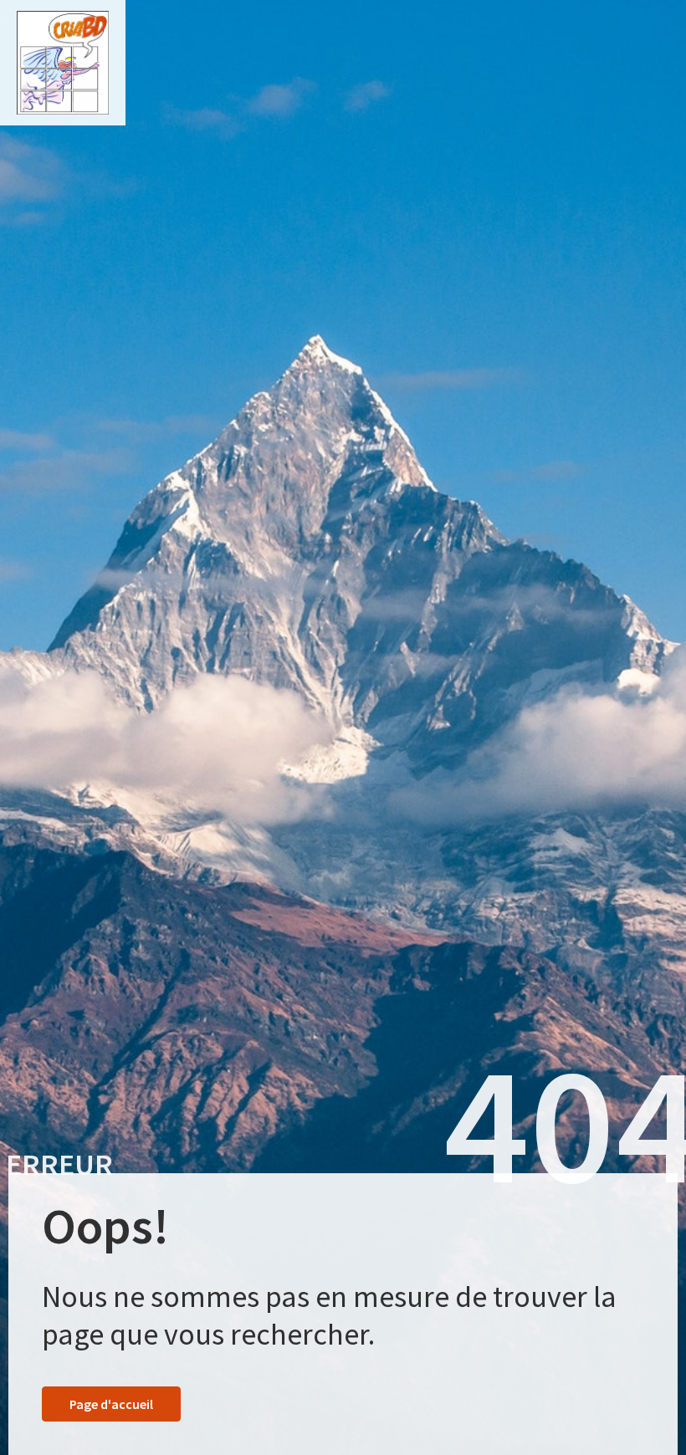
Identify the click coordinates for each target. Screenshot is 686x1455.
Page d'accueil (111, 1404)
